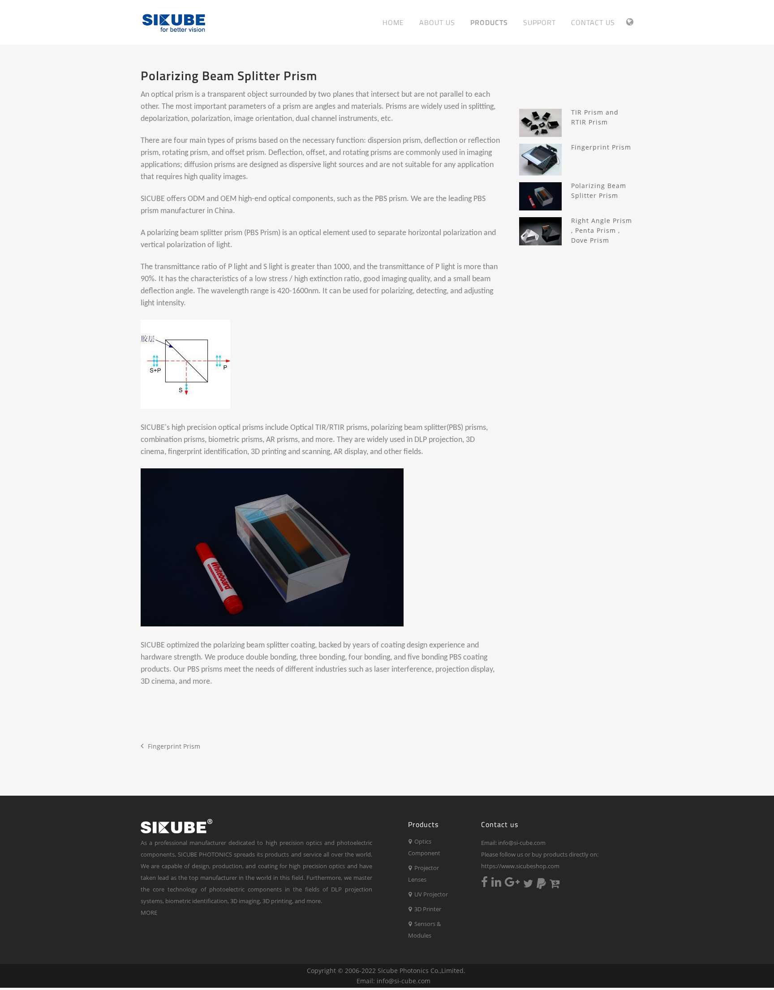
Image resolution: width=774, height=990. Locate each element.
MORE (149, 913)
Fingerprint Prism (174, 746)
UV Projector (430, 894)
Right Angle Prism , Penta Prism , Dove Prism (601, 230)
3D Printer (426, 909)
